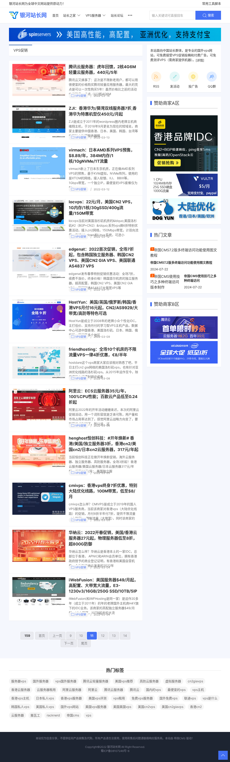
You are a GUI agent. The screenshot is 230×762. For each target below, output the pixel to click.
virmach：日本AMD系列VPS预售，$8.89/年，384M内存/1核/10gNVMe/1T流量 (102, 156)
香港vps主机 (20, 698)
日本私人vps (45, 698)
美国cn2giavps (172, 707)
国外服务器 (41, 681)
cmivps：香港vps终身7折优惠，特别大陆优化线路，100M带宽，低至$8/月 (103, 491)
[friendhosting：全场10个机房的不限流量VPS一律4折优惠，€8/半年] (38, 362)
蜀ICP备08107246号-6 (115, 751)
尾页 (84, 643)
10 (81, 635)
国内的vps (153, 690)
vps (88, 715)
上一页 (57, 635)
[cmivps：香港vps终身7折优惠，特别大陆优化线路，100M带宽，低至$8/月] (38, 499)
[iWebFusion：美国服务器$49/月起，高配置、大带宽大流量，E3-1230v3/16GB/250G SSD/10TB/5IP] (38, 591)
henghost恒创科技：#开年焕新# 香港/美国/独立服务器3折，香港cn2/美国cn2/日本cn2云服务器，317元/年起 (103, 444)
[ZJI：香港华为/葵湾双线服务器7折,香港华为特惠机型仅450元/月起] (38, 121)
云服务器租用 (46, 690)
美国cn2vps (146, 707)
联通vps (190, 698)
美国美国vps (122, 707)
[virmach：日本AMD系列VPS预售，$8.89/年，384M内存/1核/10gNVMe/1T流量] (38, 163)
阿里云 (92, 690)
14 (125, 635)
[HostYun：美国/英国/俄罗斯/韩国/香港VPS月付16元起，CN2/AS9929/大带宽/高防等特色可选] (38, 315)
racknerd (53, 715)
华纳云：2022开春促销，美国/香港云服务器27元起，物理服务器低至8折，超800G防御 (103, 538)
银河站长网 (33, 15)
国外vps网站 (70, 707)
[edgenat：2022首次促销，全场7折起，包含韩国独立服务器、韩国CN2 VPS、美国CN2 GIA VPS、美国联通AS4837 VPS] (38, 262)
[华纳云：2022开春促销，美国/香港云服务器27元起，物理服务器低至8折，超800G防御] (38, 546)
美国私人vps (45, 707)
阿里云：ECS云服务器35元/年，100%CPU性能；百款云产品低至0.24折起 (103, 397)
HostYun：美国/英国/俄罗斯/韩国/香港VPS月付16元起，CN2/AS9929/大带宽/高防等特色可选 (103, 308)
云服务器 (17, 715)
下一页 (68, 643)
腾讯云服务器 (113, 690)
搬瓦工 (35, 715)
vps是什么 (210, 698)
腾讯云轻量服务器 (95, 681)
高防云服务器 (149, 681)
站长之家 (69, 15)
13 (114, 635)
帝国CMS (180, 738)
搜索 (210, 15)
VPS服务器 (93, 15)
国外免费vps (168, 698)
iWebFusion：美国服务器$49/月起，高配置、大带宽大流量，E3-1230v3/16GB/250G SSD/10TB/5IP (103, 585)
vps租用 (119, 698)
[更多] (130, 15)
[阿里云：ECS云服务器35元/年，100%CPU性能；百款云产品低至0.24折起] (38, 404)
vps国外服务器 (65, 681)
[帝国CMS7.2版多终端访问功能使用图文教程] (184, 252)
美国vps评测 (97, 698)
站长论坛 (117, 15)
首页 (55, 15)
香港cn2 (196, 707)
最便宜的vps (177, 690)
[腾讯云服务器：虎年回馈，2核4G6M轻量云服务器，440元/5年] (38, 80)
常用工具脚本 (211, 3)
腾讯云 (134, 690)
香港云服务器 (20, 690)
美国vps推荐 (124, 681)
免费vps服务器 (142, 698)
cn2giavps (195, 681)
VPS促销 (80, 95)
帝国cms (73, 715)
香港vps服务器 (71, 698)
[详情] (200, 60)
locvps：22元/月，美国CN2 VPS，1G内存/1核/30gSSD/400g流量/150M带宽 (102, 207)
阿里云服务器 (71, 690)
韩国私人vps (20, 707)
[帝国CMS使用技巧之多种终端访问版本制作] (165, 281)
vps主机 (198, 690)
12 (102, 635)
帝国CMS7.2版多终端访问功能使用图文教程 (181, 262)
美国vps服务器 (95, 707)
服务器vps (18, 681)
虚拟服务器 (173, 681)
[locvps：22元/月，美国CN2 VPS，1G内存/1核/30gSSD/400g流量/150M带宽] (38, 215)
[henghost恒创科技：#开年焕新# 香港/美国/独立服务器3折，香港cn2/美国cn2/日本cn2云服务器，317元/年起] (38, 451)
